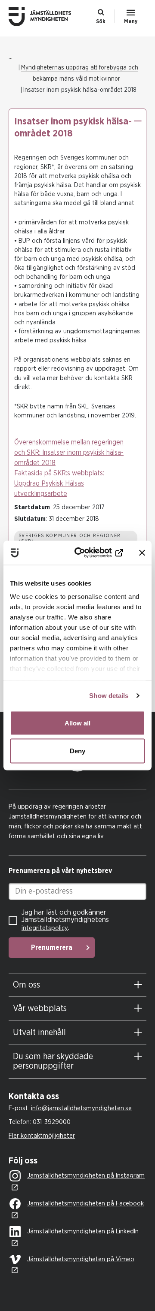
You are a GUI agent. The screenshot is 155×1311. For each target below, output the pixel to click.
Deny (77, 751)
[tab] (77, 985)
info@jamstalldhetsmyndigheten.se (81, 1108)
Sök (100, 21)
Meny (130, 21)
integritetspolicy (45, 928)
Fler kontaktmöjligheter (42, 1136)
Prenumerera (51, 947)
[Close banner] (142, 553)
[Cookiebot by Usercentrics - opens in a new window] (91, 553)
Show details (108, 695)
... (10, 57)
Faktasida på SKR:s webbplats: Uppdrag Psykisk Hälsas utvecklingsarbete (59, 483)
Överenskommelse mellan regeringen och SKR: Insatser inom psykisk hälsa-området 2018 (69, 452)
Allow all (77, 722)
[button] (137, 121)
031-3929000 (52, 1122)
